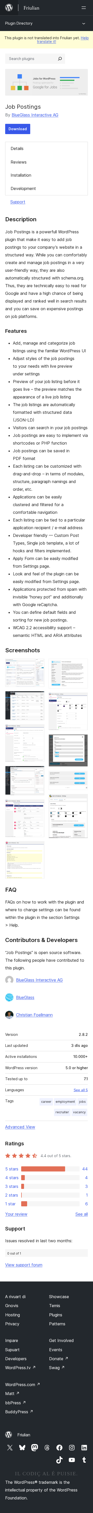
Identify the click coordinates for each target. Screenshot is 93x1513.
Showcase (59, 1296)
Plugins (55, 1314)
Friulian (23, 1434)
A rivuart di (15, 1296)
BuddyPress (19, 1411)
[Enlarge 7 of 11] (80, 665)
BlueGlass (25, 997)
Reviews (19, 162)
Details (17, 148)
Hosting (12, 1314)
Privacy (12, 1323)
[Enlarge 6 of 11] (37, 848)
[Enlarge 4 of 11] (37, 772)
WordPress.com (22, 1384)
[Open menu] (84, 7)
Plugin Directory (19, 23)
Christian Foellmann (34, 1014)
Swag (57, 1367)
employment (65, 1102)
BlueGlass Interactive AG (35, 114)
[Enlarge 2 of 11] (37, 697)
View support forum (23, 1264)
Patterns (57, 1323)
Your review (16, 1214)
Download (18, 129)
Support (17, 201)
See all (81, 1214)
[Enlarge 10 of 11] (80, 777)
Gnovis (11, 1305)
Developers (16, 1358)
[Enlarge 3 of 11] (37, 731)
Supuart (12, 1349)
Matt (12, 1393)
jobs (82, 1102)
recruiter (62, 1112)
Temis (54, 1305)
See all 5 (81, 1090)
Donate (58, 1358)
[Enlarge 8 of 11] (80, 699)
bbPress (15, 1402)
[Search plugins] (60, 59)
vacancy (79, 1112)
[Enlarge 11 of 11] (80, 801)
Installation (21, 175)
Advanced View (20, 1126)
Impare (11, 1340)
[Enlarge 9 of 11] (80, 741)
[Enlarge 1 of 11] (37, 665)
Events (55, 1349)
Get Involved (61, 1340)
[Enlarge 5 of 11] (37, 806)
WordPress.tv (20, 1367)
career (46, 1102)
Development (23, 188)
